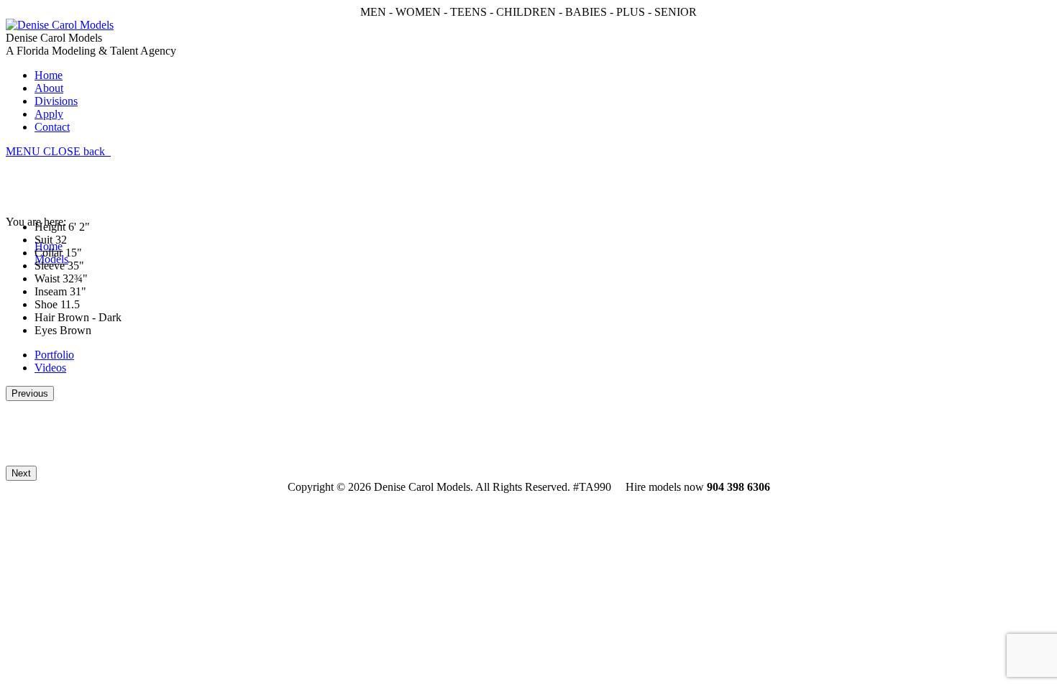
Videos (50, 367)
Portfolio (54, 355)
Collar (49, 252)
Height (50, 227)
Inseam (51, 291)
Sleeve (50, 265)
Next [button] (21, 473)
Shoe (46, 304)
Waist (47, 278)
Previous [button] (30, 393)
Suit (43, 240)
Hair (45, 317)
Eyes (46, 330)
